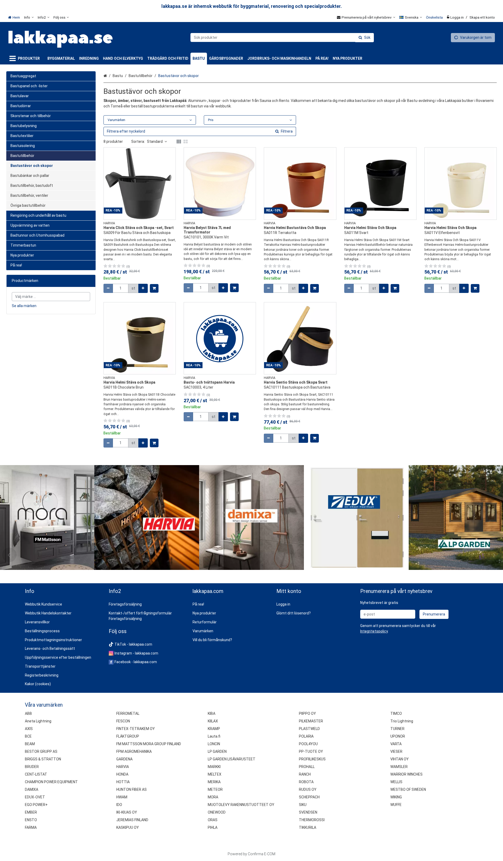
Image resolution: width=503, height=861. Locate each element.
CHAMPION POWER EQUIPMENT (51, 782)
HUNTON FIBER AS (131, 789)
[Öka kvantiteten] (143, 288)
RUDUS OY (307, 789)
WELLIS (396, 782)
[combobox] (282, 37)
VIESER (396, 751)
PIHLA (212, 827)
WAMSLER (399, 767)
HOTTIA (123, 782)
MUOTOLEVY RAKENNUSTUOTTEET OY (241, 805)
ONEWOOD (217, 812)
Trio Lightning (401, 721)
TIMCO (396, 713)
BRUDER (32, 767)
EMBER (31, 812)
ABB (28, 713)
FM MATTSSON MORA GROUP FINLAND (148, 744)
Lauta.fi (214, 736)
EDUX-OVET (35, 797)
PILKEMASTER (311, 721)
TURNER (397, 729)
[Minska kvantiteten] (108, 288)
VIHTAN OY (399, 759)
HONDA (122, 774)
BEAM (30, 744)
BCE (28, 736)
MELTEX (214, 774)
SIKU (303, 805)
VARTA (396, 744)
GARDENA (124, 759)
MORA (213, 797)
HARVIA (122, 767)
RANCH (305, 774)
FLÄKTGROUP (127, 736)
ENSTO (31, 820)
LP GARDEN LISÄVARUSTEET (231, 759)
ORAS (212, 820)
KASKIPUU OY (127, 827)
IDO (119, 805)
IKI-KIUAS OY (126, 812)
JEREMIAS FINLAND (132, 820)
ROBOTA (306, 782)
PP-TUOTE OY (311, 751)
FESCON (123, 721)
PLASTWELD (309, 729)
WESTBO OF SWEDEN (408, 789)
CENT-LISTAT (36, 774)
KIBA (211, 713)
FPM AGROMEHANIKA (134, 751)
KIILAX (213, 721)
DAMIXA (31, 789)
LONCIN (214, 744)
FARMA (31, 827)
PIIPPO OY (307, 713)
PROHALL (307, 767)
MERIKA (214, 782)
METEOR (215, 789)
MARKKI (214, 767)
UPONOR (397, 736)
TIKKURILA (307, 827)
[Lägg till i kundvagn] (154, 288)
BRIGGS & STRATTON (43, 759)
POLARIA (306, 736)
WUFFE (396, 805)
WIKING (396, 797)
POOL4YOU (308, 744)
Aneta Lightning (38, 721)
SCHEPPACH (309, 797)
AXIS (29, 729)
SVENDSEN (308, 812)
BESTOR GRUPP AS (41, 751)
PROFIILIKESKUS (312, 759)
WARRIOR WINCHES (406, 774)
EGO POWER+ (36, 805)
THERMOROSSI (312, 820)
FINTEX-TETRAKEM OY (135, 729)
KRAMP (214, 729)
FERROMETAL (127, 713)
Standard (155, 141)
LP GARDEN (217, 751)
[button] (374, 631)
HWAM (121, 797)
